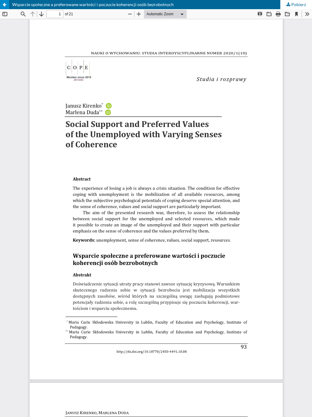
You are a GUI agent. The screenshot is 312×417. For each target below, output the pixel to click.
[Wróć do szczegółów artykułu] (4, 4)
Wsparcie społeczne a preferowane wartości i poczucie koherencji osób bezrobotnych (93, 4)
